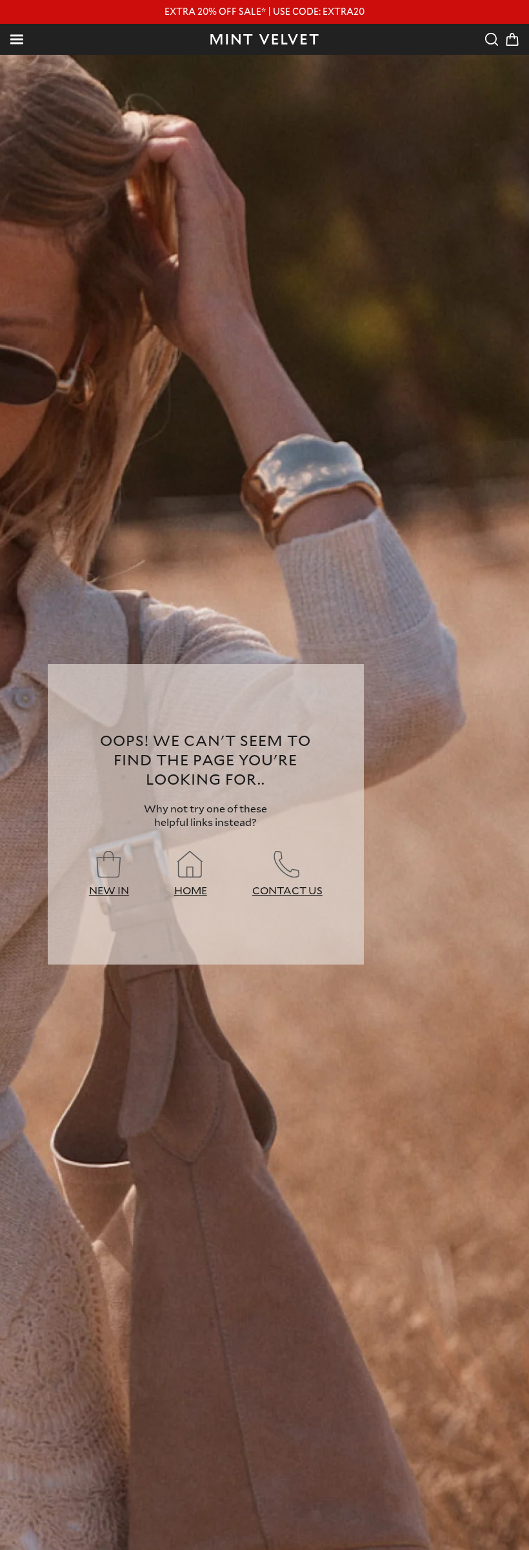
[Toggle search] (491, 39)
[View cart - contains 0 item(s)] (512, 39)
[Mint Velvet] (264, 39)
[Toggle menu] (16, 39)
